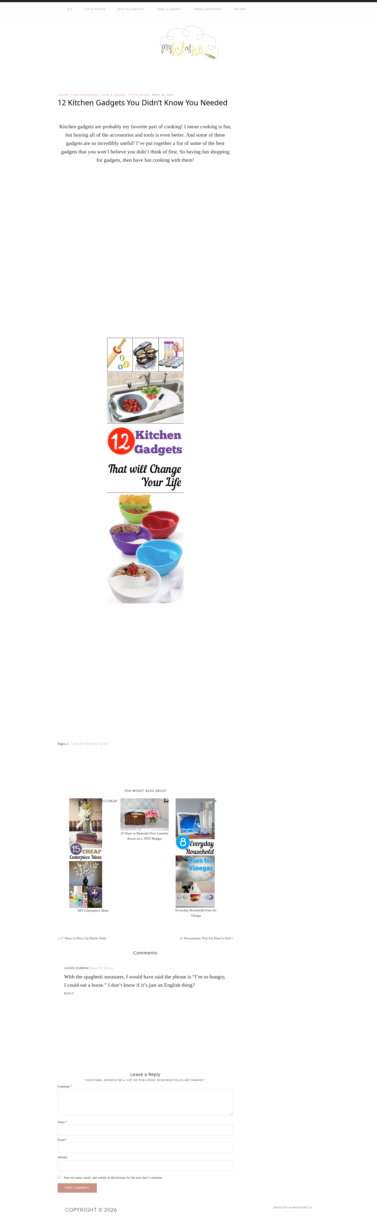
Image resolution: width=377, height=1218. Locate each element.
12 (101, 743)
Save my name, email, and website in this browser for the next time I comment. (113, 1177)
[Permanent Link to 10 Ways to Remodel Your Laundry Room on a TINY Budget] (144, 801)
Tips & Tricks (138, 94)
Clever (63, 94)
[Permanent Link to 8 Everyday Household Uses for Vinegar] (195, 801)
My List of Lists (188, 42)
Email (62, 1140)
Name (62, 1122)
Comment (65, 1086)
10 (92, 743)
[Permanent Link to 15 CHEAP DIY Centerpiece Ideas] (85, 801)
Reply (69, 993)
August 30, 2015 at (101, 968)
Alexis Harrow (76, 968)
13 (105, 743)
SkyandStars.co (300, 1207)
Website (62, 1157)
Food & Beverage (85, 94)
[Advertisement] (145, 697)
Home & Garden (113, 94)
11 (96, 743)
